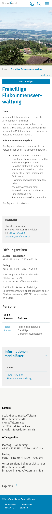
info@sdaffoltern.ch (23, 429)
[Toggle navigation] (46, 4)
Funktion (22, 318)
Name (10, 367)
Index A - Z (9, 508)
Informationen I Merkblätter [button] (17, 353)
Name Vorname (8, 316)
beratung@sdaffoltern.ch (17, 236)
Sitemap (24, 508)
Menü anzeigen (26, 81)
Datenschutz (10, 505)
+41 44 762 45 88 (17, 233)
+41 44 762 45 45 (21, 426)
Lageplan (7, 486)
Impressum (27, 505)
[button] (39, 4)
